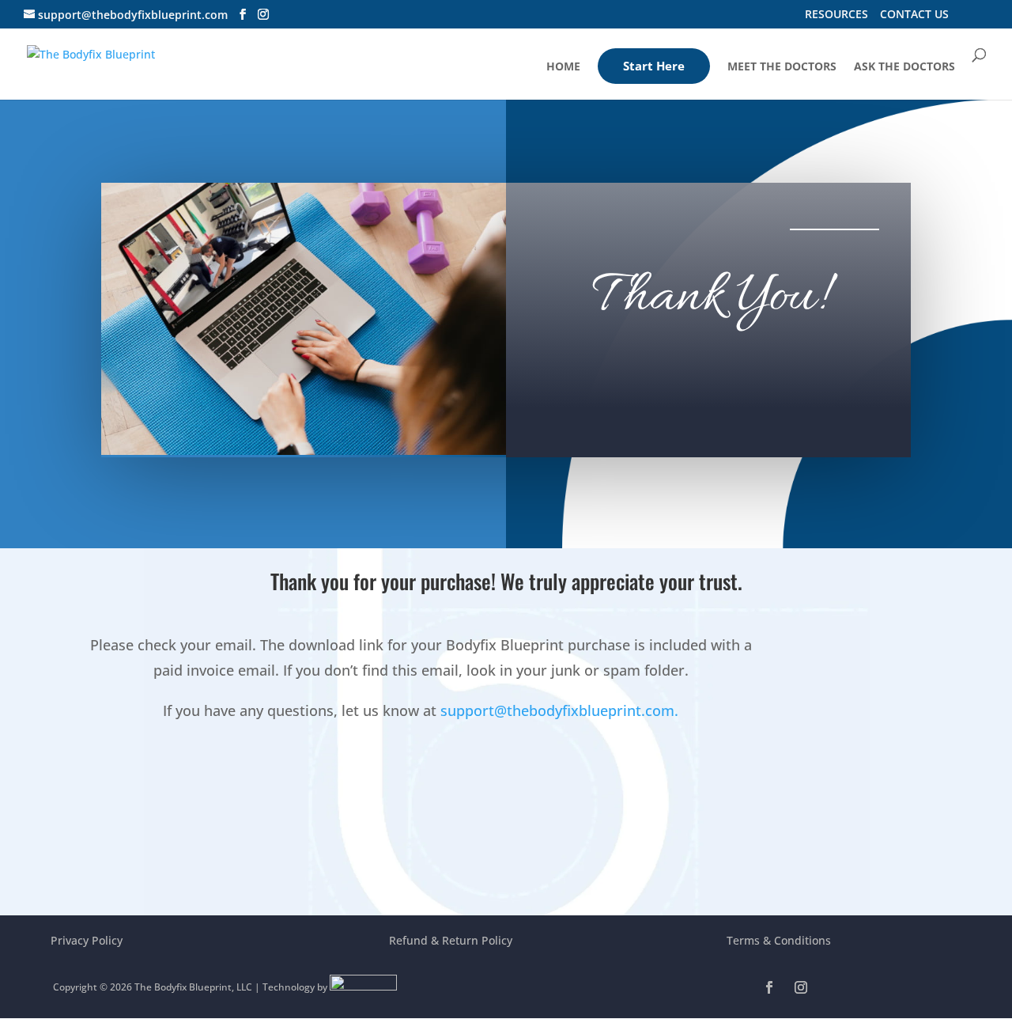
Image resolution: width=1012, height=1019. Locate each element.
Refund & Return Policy (450, 940)
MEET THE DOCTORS (781, 67)
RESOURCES (836, 15)
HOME (563, 67)
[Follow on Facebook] (769, 987)
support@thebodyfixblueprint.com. (559, 710)
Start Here (654, 66)
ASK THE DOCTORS (904, 67)
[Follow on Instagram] (801, 987)
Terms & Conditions (779, 940)
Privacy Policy (87, 940)
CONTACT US (914, 15)
